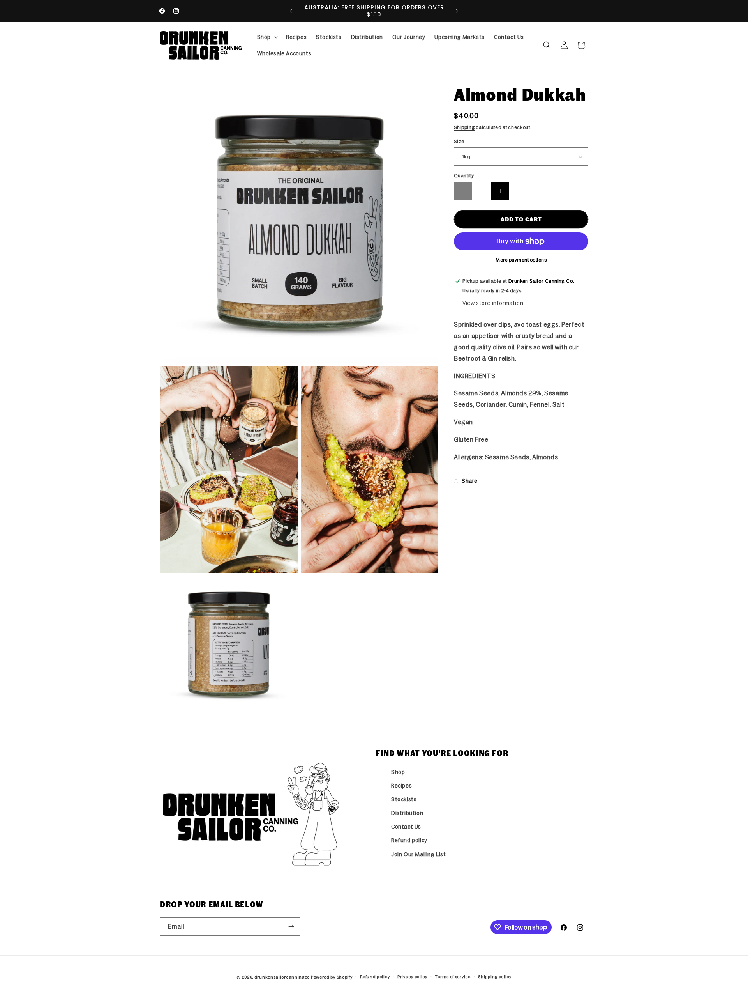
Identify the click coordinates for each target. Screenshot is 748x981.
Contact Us (406, 826)
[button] (266, 37)
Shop (398, 772)
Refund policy (409, 841)
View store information (492, 303)
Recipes (401, 786)
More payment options (521, 260)
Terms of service (452, 976)
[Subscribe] (291, 926)
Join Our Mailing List (418, 854)
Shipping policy (495, 976)
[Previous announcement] (291, 11)
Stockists (403, 799)
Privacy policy (412, 976)
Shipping (464, 127)
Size (459, 141)
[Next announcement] (457, 11)
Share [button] (470, 481)
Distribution (407, 813)
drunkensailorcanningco (282, 977)
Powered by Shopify (332, 977)
